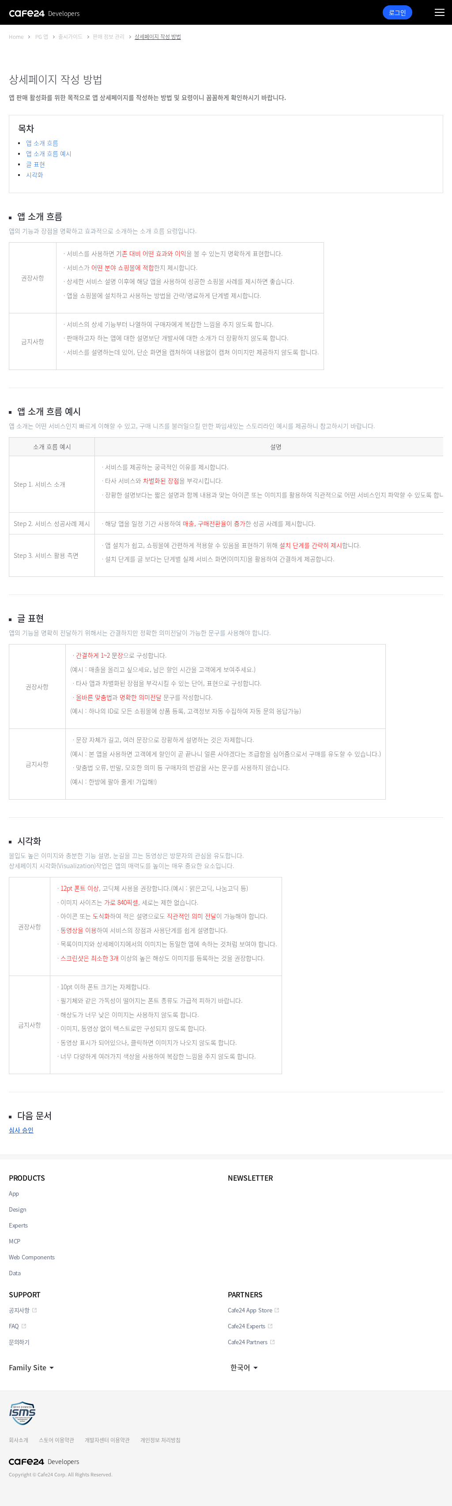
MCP (14, 1241)
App (14, 1193)
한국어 (240, 1367)
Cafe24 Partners (247, 1342)
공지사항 (19, 1310)
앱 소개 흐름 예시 (49, 153)
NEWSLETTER (250, 1177)
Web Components (32, 1257)
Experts (18, 1225)
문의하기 (19, 1342)
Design (17, 1209)
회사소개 (18, 1440)
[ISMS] (22, 1413)
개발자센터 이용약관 (107, 1440)
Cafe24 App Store (250, 1310)
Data (15, 1273)
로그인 (397, 12)
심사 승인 (21, 1129)
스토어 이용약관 (56, 1440)
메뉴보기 (440, 12)
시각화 (34, 174)
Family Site (27, 1367)
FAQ (14, 1326)
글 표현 (35, 164)
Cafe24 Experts (246, 1326)
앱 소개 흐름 (42, 142)
